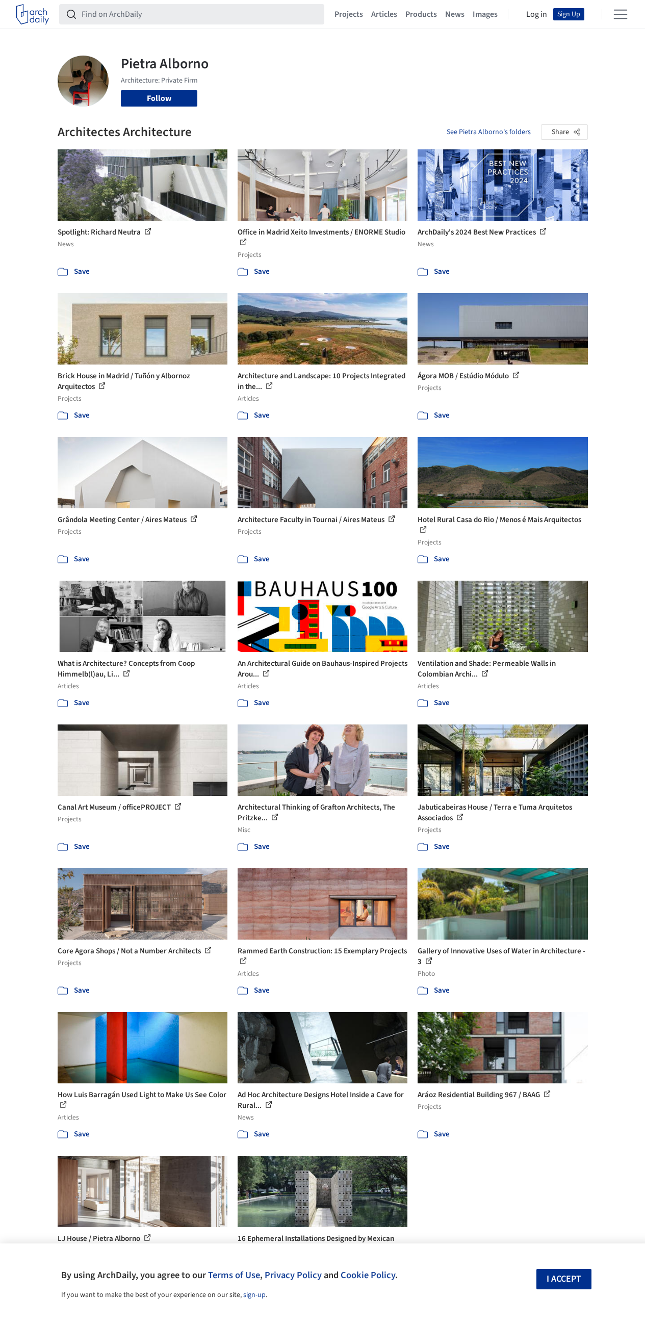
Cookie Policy (368, 1275)
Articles (384, 14)
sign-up (254, 1295)
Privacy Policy (293, 1275)
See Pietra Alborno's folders (489, 132)
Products (421, 14)
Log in (536, 14)
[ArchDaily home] (32, 14)
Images (485, 14)
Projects (348, 14)
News (455, 14)
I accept (564, 1279)
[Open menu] (620, 14)
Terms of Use (234, 1275)
